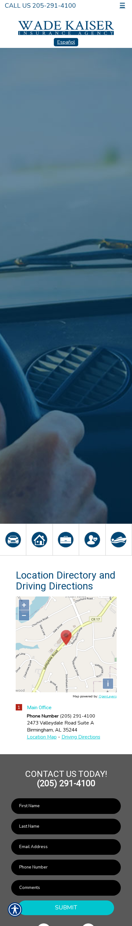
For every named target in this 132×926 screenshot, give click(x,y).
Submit (66, 907)
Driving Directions (81, 736)
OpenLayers (108, 696)
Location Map (42, 736)
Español (66, 42)
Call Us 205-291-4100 (40, 5)
